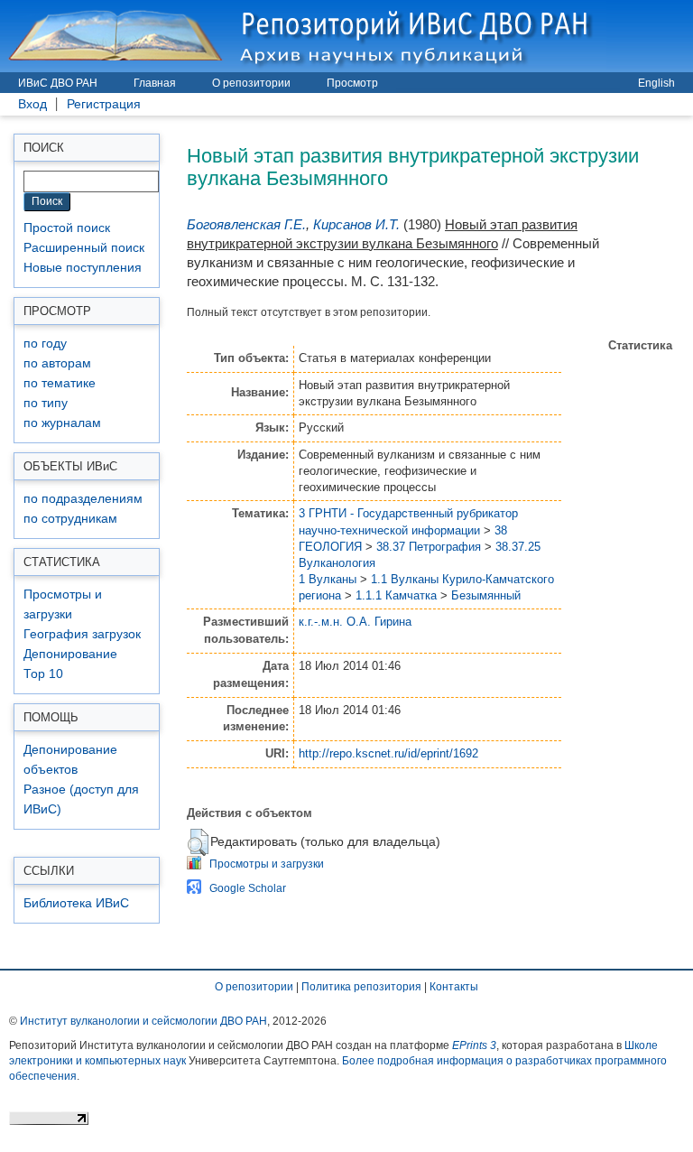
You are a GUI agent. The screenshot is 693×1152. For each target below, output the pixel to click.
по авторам (57, 363)
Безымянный (486, 595)
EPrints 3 (474, 1045)
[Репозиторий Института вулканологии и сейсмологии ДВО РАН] (303, 35)
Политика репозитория (361, 986)
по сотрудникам (70, 518)
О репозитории (251, 83)
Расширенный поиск (83, 248)
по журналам (62, 423)
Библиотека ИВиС (76, 903)
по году (45, 343)
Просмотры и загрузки (266, 864)
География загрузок (82, 634)
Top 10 (43, 674)
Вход (32, 104)
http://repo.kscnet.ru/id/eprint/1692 (388, 753)
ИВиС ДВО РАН (57, 83)
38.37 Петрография (428, 546)
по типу (45, 403)
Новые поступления (82, 267)
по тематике (59, 383)
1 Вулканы (327, 579)
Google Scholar (247, 888)
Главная (155, 83)
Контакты (454, 986)
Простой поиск (66, 228)
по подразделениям (83, 499)
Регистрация (104, 104)
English (656, 83)
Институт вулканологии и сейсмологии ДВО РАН (143, 1021)
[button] (198, 842)
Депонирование (70, 654)
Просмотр (352, 83)
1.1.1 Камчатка (396, 595)
